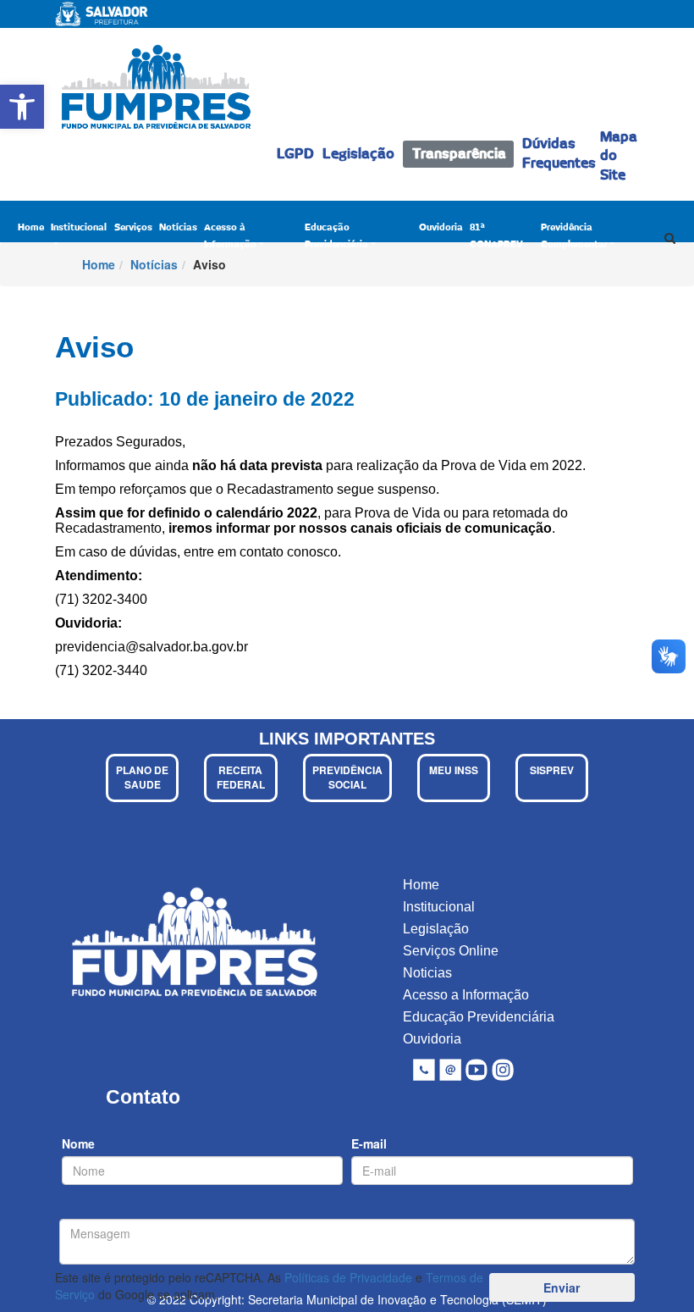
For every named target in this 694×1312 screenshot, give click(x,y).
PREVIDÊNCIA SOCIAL (347, 777)
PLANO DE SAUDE (142, 777)
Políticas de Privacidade (348, 1277)
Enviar (561, 1287)
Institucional (79, 227)
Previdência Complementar (574, 236)
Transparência (459, 154)
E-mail (369, 1143)
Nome (78, 1143)
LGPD (295, 154)
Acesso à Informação (230, 236)
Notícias (178, 227)
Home (31, 227)
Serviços (133, 227)
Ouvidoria (441, 227)
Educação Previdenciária (336, 236)
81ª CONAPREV (496, 236)
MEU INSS (453, 770)
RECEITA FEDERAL (241, 777)
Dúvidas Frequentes (559, 153)
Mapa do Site (618, 156)
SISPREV (552, 770)
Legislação (358, 154)
